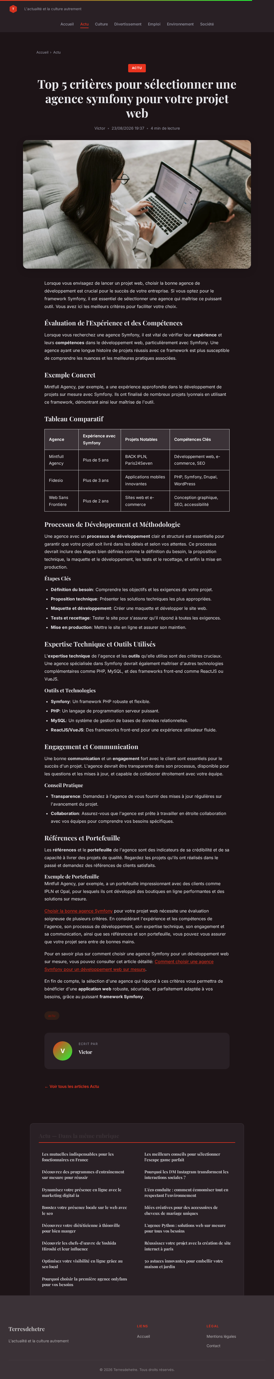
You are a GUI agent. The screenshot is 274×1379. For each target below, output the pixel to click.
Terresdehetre (27, 1328)
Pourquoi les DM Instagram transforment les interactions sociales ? (186, 1174)
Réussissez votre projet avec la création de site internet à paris (187, 1245)
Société (207, 24)
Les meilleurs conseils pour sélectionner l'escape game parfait (182, 1156)
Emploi (154, 24)
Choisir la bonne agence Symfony (78, 911)
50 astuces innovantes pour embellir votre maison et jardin (183, 1263)
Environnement (180, 24)
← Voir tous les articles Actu (71, 1086)
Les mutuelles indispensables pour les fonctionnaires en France (78, 1156)
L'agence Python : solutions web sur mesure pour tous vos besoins (185, 1228)
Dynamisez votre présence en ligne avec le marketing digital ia (81, 1192)
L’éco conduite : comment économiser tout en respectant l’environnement (186, 1192)
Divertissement (128, 24)
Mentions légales (221, 1336)
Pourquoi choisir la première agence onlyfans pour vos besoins (84, 1281)
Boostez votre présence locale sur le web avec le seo (84, 1210)
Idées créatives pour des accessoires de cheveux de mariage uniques (181, 1210)
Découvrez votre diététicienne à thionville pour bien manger (81, 1228)
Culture (101, 24)
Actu (84, 24)
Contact (213, 1345)
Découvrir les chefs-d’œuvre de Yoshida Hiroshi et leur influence (79, 1245)
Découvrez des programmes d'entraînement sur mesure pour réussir (83, 1174)
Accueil (67, 24)
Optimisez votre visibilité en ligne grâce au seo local (82, 1263)
